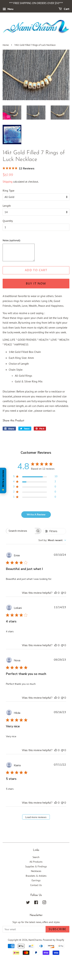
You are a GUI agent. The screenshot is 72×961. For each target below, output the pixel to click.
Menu (10, 9)
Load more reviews (35, 817)
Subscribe (57, 929)
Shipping (7, 181)
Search (36, 857)
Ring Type (8, 190)
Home (6, 45)
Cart (66, 9)
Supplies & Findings (36, 866)
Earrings (36, 880)
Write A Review (36, 514)
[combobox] (52, 540)
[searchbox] (20, 531)
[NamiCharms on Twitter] (28, 903)
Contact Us (36, 885)
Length (7, 205)
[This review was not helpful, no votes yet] (62, 593)
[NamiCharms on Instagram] (44, 903)
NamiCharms (35, 939)
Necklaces (36, 871)
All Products (36, 861)
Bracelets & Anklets (36, 875)
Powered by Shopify (53, 939)
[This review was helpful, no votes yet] (56, 593)
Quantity (8, 221)
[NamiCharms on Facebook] (36, 903)
